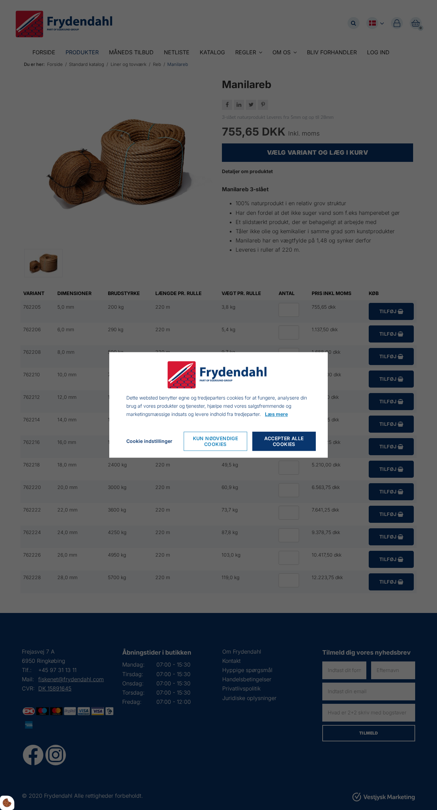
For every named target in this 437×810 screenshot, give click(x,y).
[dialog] (218, 405)
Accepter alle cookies (284, 441)
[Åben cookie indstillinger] (7, 803)
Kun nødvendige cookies (215, 441)
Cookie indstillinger (149, 441)
